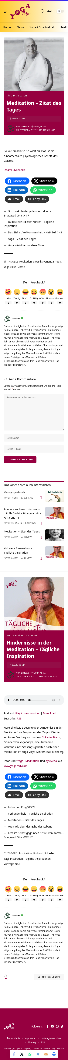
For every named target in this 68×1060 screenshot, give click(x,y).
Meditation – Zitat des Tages (22, 531)
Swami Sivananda (14, 170)
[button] (7, 11)
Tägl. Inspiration (17, 96)
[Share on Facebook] (14, 1054)
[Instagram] (57, 1026)
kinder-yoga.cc (11, 333)
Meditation (25, 261)
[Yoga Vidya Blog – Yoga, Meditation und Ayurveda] (9, 1026)
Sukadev (49, 853)
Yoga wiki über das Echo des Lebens (30, 826)
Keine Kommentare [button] (50, 977)
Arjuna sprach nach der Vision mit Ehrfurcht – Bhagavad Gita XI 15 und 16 (22, 513)
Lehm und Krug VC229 (21, 807)
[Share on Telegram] (38, 1054)
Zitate (21, 267)
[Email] (46, 1054)
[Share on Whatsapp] (30, 1054)
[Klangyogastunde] (54, 496)
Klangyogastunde (14, 492)
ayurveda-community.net (40, 333)
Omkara (25, 126)
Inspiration (25, 853)
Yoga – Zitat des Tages (22, 239)
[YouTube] (52, 1026)
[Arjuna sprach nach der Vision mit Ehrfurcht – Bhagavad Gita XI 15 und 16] (54, 513)
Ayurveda (51, 761)
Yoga (58, 261)
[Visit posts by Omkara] (11, 128)
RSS (19, 718)
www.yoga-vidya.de (15, 766)
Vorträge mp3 (12, 864)
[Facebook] (47, 1026)
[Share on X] (22, 1054)
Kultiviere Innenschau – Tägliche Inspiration (18, 550)
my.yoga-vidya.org (13, 337)
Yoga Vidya (10, 267)
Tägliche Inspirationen (37, 858)
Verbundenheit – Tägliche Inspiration (30, 813)
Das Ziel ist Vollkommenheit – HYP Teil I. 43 (35, 232)
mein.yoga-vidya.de (39, 337)
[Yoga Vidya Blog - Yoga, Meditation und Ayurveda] (20, 11)
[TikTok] (62, 1026)
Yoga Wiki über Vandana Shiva (26, 245)
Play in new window (27, 713)
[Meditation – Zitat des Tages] (54, 535)
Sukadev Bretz (51, 737)
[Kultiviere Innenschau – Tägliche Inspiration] (54, 552)
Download (49, 713)
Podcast (12, 635)
